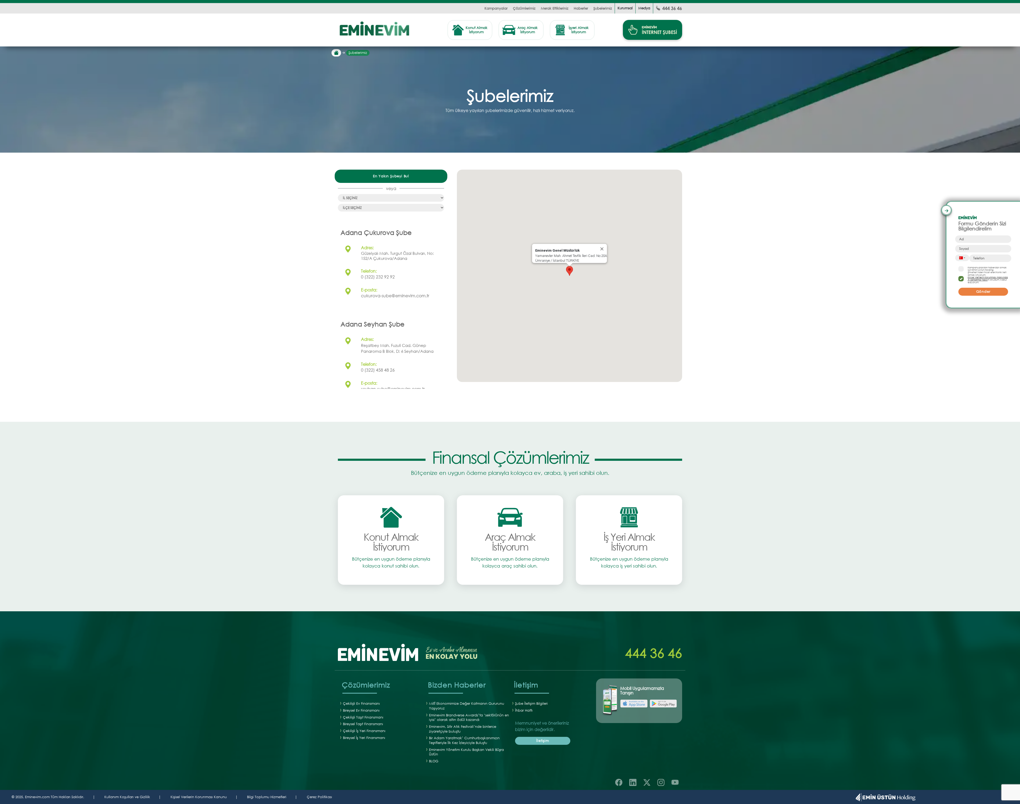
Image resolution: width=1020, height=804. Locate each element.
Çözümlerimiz (524, 8)
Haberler (581, 8)
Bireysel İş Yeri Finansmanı (364, 738)
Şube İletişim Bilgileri (531, 703)
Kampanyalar (496, 8)
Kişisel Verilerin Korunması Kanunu (199, 797)
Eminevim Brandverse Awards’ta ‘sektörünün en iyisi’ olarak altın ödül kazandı (469, 717)
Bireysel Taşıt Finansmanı (363, 724)
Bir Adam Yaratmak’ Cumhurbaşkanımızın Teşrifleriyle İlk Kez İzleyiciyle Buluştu (464, 740)
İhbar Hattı (524, 710)
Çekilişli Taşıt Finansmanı (363, 717)
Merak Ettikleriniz (554, 8)
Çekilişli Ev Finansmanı (361, 703)
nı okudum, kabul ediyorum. (988, 279)
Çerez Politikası (319, 797)
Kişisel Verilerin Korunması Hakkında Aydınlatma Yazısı (988, 278)
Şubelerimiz (602, 8)
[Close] (602, 249)
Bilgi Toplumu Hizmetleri (266, 797)
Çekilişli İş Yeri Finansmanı (364, 731)
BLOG (433, 761)
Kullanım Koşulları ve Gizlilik (127, 797)
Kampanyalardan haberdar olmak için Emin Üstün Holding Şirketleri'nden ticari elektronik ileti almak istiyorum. (987, 271)
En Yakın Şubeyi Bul (391, 176)
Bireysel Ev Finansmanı (361, 710)
